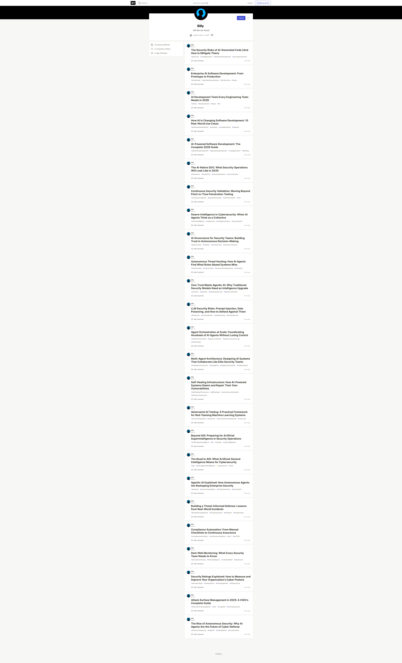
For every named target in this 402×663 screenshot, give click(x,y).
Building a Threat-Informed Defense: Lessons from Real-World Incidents (219, 507)
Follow (241, 18)
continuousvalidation (198, 198)
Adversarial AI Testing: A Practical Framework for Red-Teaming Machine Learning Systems (219, 413)
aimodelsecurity (232, 315)
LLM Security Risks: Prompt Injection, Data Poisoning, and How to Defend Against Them (218, 310)
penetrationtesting (214, 198)
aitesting (235, 127)
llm (219, 104)
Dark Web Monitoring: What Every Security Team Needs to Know (217, 554)
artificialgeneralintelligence (205, 466)
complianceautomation (199, 536)
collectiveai (210, 221)
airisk (231, 466)
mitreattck (239, 268)
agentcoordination (214, 339)
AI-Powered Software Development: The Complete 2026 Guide (215, 146)
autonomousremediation (230, 392)
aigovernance (196, 245)
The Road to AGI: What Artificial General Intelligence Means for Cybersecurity (215, 460)
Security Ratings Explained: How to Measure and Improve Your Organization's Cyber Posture (221, 578)
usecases (213, 127)
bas (239, 198)
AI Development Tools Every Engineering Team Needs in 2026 (219, 98)
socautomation (232, 174)
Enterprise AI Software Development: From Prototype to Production (217, 75)
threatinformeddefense (199, 513)
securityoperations (219, 174)
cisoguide (221, 607)
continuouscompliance (217, 536)
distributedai (196, 342)
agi (192, 466)
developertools (203, 104)
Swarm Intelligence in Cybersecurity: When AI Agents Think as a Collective (219, 216)
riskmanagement (222, 583)
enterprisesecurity (223, 489)
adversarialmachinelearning (226, 419)
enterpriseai (195, 80)
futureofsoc (206, 174)
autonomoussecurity (198, 630)
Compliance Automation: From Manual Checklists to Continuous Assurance (214, 531)
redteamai (211, 419)
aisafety (206, 245)
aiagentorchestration (198, 339)
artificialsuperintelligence (200, 442)
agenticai (203, 292)
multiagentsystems (223, 221)
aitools (194, 104)
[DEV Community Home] (133, 3)
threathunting (196, 268)
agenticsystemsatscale (231, 339)
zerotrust (194, 292)
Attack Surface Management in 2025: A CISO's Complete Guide (219, 602)
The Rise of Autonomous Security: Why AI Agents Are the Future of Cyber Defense (217, 625)
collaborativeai (242, 365)
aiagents (211, 630)
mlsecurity (242, 419)
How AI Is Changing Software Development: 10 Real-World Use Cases (219, 122)
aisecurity (195, 57)
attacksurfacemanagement (201, 607)
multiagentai (214, 365)
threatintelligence (213, 560)
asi (212, 442)
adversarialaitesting (198, 419)
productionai (225, 80)
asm (214, 607)
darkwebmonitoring (198, 560)
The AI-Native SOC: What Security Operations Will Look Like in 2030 (219, 169)
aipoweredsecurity (215, 292)
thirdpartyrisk (235, 583)
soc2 (229, 536)
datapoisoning (219, 315)
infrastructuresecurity (199, 395)
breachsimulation (229, 198)
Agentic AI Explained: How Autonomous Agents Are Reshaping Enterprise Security (220, 484)
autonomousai (216, 245)
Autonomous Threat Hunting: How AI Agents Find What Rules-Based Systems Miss (218, 263)
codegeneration (206, 57)
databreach (238, 560)
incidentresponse (216, 513)
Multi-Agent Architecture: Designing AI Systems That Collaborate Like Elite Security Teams (220, 360)
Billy (192, 45)
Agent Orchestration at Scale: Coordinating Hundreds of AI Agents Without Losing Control (219, 334)
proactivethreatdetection (224, 268)
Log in (250, 3)
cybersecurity (222, 466)
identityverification (231, 292)
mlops (234, 80)
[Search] (139, 3)
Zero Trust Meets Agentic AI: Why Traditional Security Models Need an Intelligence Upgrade (219, 287)
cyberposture (209, 583)
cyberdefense (221, 630)
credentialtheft (227, 560)
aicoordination (237, 221)
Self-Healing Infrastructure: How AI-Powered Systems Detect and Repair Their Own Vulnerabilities (218, 385)
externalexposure (233, 607)
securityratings (196, 583)
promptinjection (207, 315)
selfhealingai (215, 392)
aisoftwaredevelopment (222, 57)
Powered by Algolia (199, 3)
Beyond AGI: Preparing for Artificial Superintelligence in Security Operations (216, 437)
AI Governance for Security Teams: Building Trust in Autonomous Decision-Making (218, 240)
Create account (263, 3)
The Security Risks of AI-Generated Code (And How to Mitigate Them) (219, 51)
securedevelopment (239, 57)
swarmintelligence (198, 221)
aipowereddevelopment (218, 151)
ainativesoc (195, 174)
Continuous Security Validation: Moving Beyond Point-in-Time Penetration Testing (220, 193)
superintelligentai (229, 442)
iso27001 (236, 536)
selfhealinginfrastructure (200, 392)
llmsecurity (195, 315)
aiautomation (237, 489)
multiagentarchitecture (199, 365)
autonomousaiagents (207, 489)
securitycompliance (230, 245)
